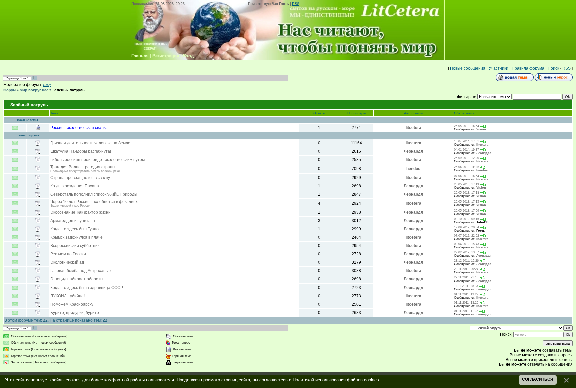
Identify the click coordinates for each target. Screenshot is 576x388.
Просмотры (356, 113)
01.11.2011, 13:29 (466, 294)
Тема (54, 113)
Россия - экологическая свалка (79, 127)
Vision (481, 129)
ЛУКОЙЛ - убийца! (67, 296)
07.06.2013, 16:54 (466, 176)
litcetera (413, 127)
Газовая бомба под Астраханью (80, 270)
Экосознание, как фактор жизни (80, 212)
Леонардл (413, 151)
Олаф (47, 85)
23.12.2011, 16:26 (466, 260)
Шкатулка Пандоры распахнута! (80, 151)
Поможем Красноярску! (72, 304)
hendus (413, 168)
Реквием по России (68, 254)
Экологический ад (67, 262)
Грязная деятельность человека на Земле (90, 143)
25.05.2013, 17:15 (466, 201)
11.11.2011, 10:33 (466, 286)
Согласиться (537, 379)
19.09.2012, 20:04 (466, 227)
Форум (9, 90)
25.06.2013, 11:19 (466, 167)
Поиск (553, 68)
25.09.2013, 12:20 (466, 158)
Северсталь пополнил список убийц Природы (93, 194)
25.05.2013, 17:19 (466, 184)
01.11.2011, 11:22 (466, 311)
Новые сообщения (467, 68)
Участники (498, 68)
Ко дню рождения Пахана (74, 186)
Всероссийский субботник (74, 245)
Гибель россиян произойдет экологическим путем (97, 159)
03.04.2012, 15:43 (466, 244)
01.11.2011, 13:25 (466, 302)
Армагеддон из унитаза (72, 220)
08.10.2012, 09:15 (466, 219)
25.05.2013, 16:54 (466, 126)
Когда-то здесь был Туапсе (75, 229)
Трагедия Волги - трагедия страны (82, 167)
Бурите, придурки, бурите (74, 312)
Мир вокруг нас (34, 90)
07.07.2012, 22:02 (466, 235)
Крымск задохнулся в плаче (76, 237)
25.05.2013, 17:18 (466, 192)
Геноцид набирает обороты (76, 279)
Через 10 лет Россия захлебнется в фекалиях (94, 201)
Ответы (319, 113)
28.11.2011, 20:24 (466, 269)
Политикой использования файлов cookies (336, 379)
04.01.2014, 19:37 (466, 149)
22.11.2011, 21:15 (466, 277)
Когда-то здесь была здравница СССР (86, 287)
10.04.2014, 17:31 (466, 141)
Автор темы (413, 113)
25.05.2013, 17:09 (466, 210)
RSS (295, 4)
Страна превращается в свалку (80, 177)
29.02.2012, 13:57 (466, 252)
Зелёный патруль (68, 90)
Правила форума (528, 68)
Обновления (464, 113)
